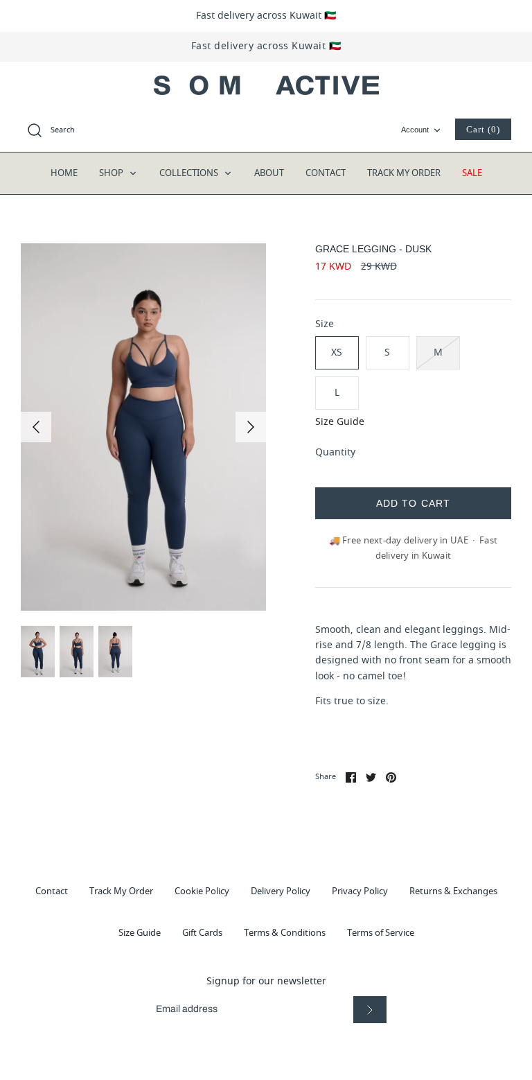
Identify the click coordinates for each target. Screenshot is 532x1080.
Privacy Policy (360, 891)
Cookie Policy (202, 891)
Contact (51, 891)
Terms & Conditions (285, 932)
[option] (143, 427)
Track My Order (121, 891)
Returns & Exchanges (453, 891)
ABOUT (269, 173)
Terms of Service (380, 932)
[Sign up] (370, 1009)
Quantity (335, 453)
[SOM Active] (266, 85)
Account (415, 129)
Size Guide (339, 422)
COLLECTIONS (189, 173)
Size (324, 324)
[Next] (251, 427)
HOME (64, 173)
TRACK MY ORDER (404, 173)
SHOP (112, 173)
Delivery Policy (280, 891)
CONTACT (325, 173)
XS (336, 352)
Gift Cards (202, 932)
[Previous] (36, 427)
